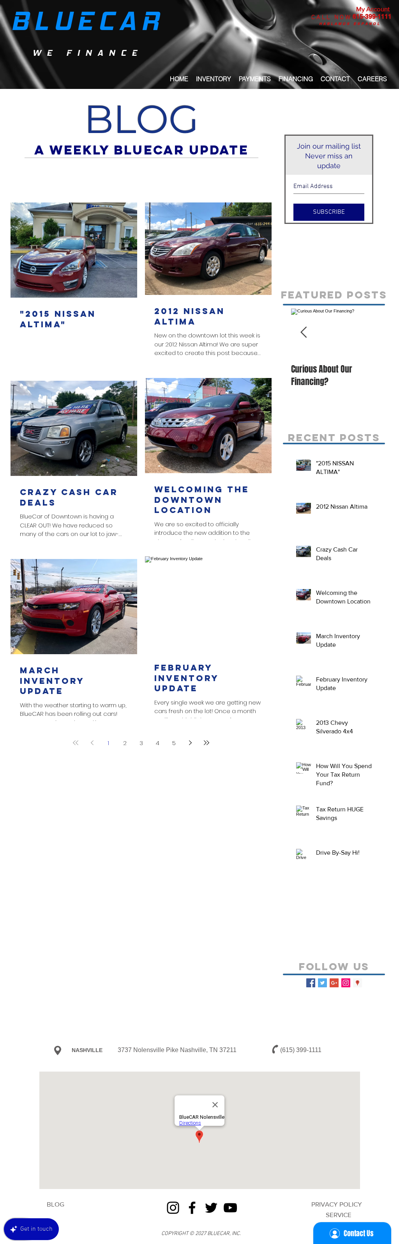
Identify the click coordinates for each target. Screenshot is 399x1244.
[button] (296, 79)
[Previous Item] (303, 333)
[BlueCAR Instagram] (345, 982)
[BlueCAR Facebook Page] (310, 982)
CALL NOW (331, 17)
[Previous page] (92, 743)
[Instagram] (173, 1208)
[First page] (76, 743)
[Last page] (207, 743)
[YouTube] (230, 1208)
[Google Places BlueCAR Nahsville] (357, 982)
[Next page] (190, 743)
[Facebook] (192, 1208)
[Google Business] (334, 982)
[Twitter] (211, 1208)
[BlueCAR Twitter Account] (322, 982)
